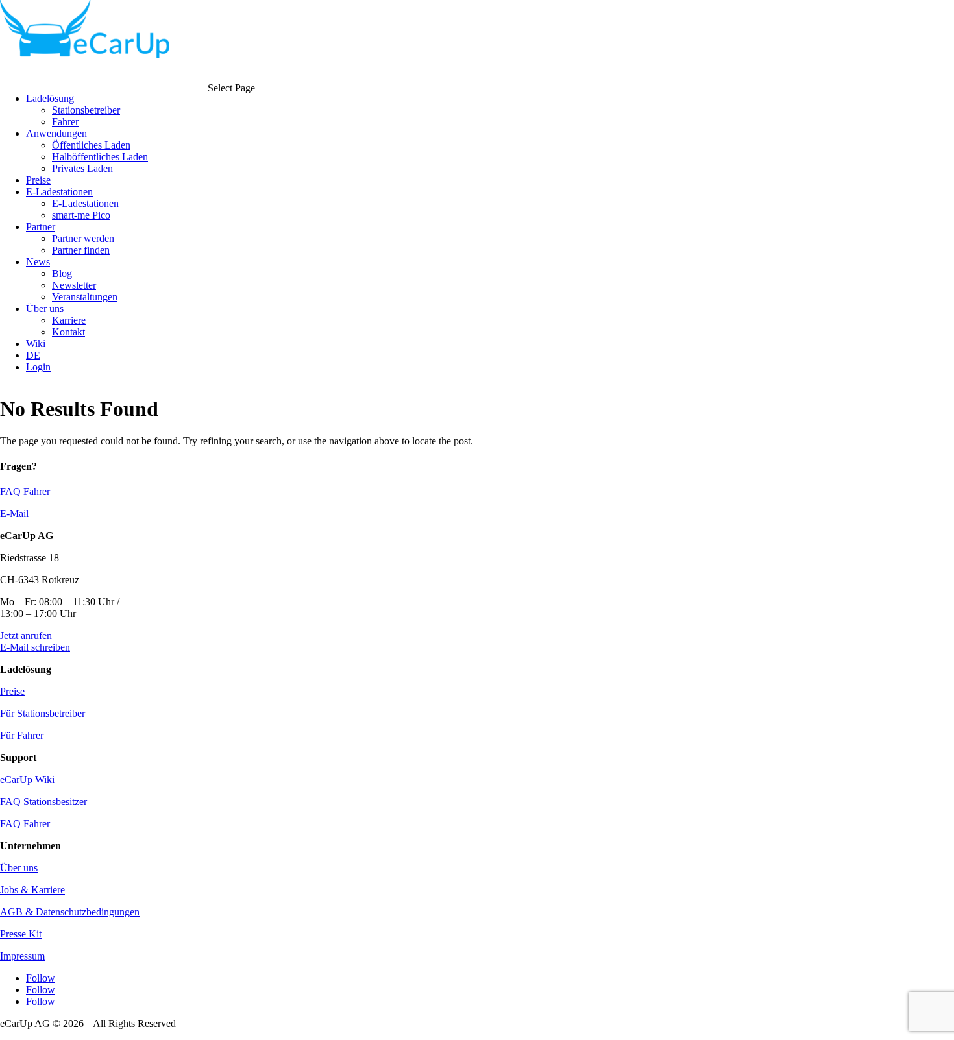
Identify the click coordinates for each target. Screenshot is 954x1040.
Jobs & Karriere (32, 889)
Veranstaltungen (84, 296)
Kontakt (68, 331)
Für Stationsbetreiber (42, 713)
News (38, 261)
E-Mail (14, 513)
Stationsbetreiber (86, 109)
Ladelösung (50, 98)
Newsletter (74, 285)
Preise (12, 691)
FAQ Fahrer (25, 491)
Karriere (69, 320)
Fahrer (65, 121)
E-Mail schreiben (35, 647)
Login (38, 366)
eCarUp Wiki (27, 779)
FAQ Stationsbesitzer (43, 801)
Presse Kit (21, 933)
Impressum (22, 955)
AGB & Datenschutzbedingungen (70, 911)
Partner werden (83, 238)
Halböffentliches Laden (100, 156)
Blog (62, 273)
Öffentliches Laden (91, 145)
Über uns (19, 867)
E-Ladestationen (85, 203)
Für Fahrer (21, 735)
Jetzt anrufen (26, 635)
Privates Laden (82, 168)
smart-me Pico (81, 215)
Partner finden (81, 250)
